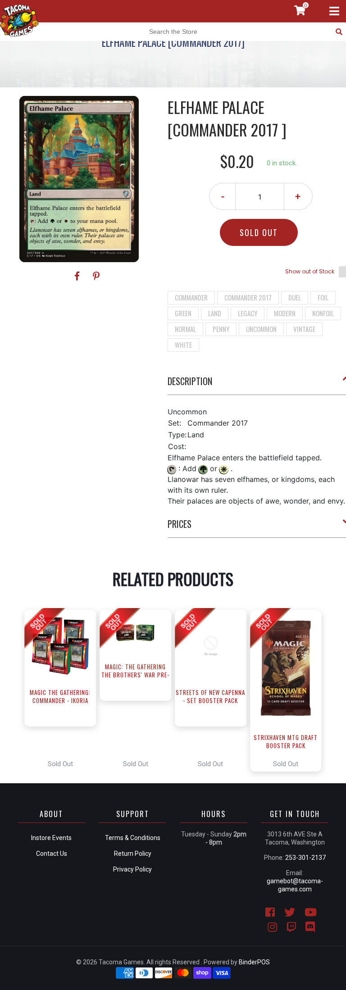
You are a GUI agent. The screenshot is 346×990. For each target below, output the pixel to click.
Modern (285, 313)
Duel (294, 297)
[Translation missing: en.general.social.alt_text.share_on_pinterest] (96, 276)
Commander (191, 297)
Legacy (247, 313)
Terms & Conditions (132, 837)
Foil (323, 297)
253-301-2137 (305, 857)
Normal (185, 329)
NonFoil (323, 313)
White (183, 345)
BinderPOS (254, 962)
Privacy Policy (132, 869)
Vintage (304, 329)
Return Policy (132, 853)
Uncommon (261, 329)
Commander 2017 (248, 297)
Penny (221, 329)
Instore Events (51, 837)
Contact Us (51, 853)
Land (214, 313)
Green (183, 313)
